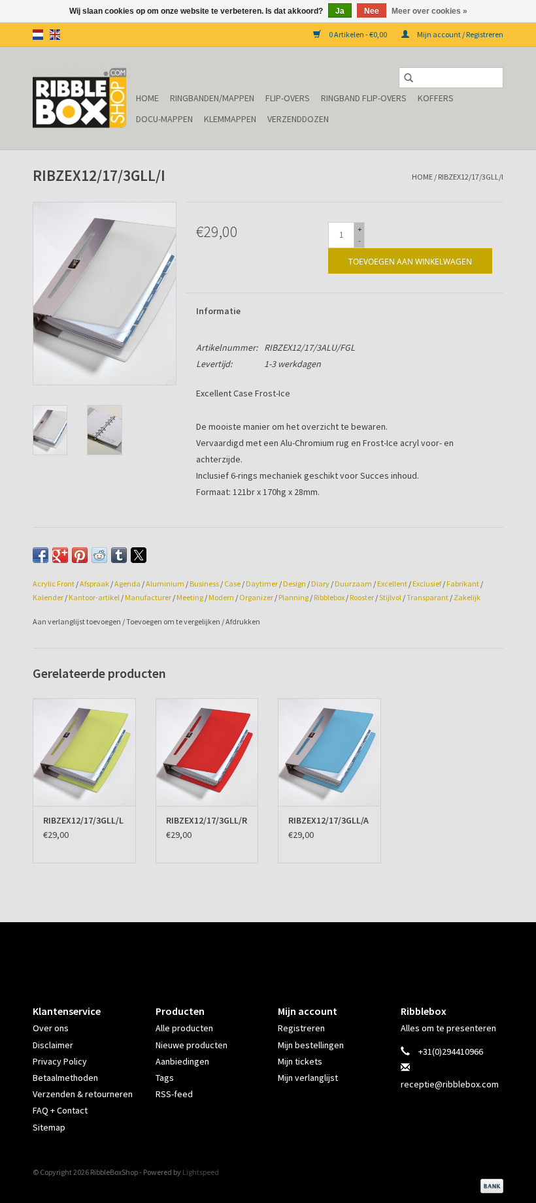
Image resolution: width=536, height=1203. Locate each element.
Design (294, 583)
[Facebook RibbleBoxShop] (256, 952)
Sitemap (49, 1127)
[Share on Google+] (60, 555)
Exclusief (426, 583)
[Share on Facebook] (40, 555)
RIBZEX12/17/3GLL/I (470, 177)
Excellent (392, 583)
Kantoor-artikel (94, 597)
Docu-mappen (164, 119)
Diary (320, 583)
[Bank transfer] (489, 1185)
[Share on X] (138, 555)
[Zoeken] (408, 77)
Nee (371, 11)
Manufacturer (148, 597)
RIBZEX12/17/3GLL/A (328, 820)
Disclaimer (53, 1045)
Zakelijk (467, 597)
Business (204, 583)
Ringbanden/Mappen (212, 98)
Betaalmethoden (65, 1077)
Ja (339, 11)
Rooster (362, 597)
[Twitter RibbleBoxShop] (279, 952)
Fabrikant (462, 583)
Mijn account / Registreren (459, 34)
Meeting (189, 597)
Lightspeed (200, 1172)
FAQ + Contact (60, 1110)
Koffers (436, 98)
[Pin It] (80, 555)
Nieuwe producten (191, 1045)
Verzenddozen (298, 119)
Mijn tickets (300, 1061)
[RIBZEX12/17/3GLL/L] (84, 752)
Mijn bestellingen (311, 1045)
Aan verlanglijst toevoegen (77, 621)
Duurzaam (353, 583)
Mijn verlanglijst (308, 1077)
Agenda (127, 583)
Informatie (218, 311)
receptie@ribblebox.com (450, 1084)
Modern (221, 597)
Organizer (256, 597)
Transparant (427, 597)
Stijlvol (390, 597)
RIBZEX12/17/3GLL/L (83, 820)
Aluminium (165, 583)
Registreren (301, 1028)
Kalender (48, 597)
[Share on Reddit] (99, 555)
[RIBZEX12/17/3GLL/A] (329, 752)
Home (147, 98)
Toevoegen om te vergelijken (174, 621)
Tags (165, 1077)
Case (232, 583)
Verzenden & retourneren (83, 1094)
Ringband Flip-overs (364, 98)
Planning (293, 597)
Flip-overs (287, 98)
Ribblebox (329, 597)
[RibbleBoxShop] (82, 98)
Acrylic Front (54, 583)
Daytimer (262, 583)
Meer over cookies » (429, 11)
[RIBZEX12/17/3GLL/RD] (207, 752)
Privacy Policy (60, 1061)
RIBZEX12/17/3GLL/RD (207, 820)
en (55, 34)
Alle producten (184, 1028)
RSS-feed (174, 1094)
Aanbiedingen (182, 1061)
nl (38, 34)
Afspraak (94, 583)
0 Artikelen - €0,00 (357, 34)
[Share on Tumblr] (119, 555)
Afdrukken (243, 621)
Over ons (51, 1028)
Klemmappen (230, 119)
